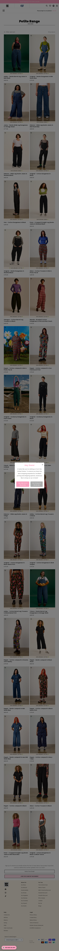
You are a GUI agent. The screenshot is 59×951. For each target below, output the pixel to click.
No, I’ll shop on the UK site (36, 484)
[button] (9, 947)
